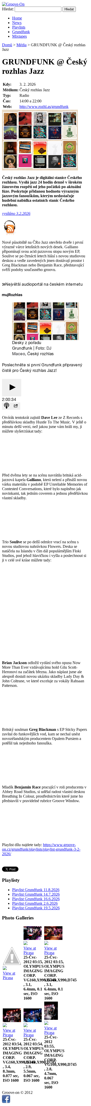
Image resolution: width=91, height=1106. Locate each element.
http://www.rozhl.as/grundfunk (44, 106)
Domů (7, 45)
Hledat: (8, 9)
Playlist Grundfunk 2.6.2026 (35, 903)
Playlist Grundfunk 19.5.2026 (36, 908)
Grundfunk (21, 32)
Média (21, 45)
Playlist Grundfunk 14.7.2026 (36, 894)
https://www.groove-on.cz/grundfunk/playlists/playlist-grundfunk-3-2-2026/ (41, 849)
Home (17, 18)
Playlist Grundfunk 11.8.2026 (35, 890)
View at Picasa (9, 975)
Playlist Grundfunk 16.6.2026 (36, 899)
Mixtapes (19, 36)
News (16, 22)
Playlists (18, 27)
